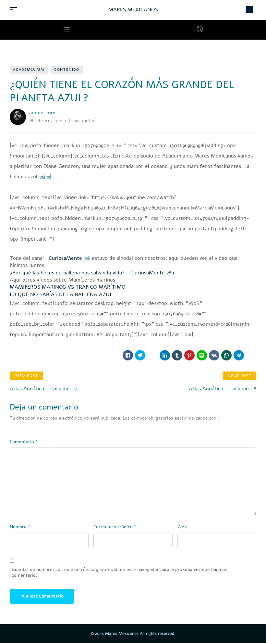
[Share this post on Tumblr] (177, 355)
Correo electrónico (115, 527)
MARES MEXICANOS (133, 9)
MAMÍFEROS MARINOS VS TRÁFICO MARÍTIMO (68, 287)
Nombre (20, 527)
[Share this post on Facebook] (128, 355)
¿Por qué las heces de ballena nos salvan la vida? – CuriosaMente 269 (92, 272)
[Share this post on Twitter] (140, 355)
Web (182, 527)
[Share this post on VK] (214, 355)
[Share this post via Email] (251, 355)
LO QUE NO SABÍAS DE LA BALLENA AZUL (61, 294)
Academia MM (28, 69)
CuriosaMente (63, 258)
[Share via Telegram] (239, 355)
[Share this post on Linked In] (165, 355)
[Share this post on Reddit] (152, 355)
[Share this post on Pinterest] (189, 355)
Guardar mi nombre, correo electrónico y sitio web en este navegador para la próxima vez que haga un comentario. (119, 572)
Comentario (24, 442)
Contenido (66, 69)
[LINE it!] (202, 355)
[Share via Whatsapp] (226, 355)
